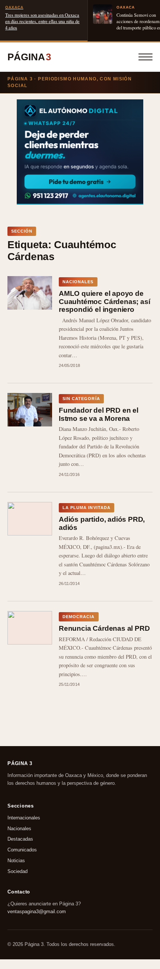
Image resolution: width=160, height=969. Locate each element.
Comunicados (22, 850)
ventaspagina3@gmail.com (36, 911)
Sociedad (17, 871)
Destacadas (20, 839)
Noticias (16, 860)
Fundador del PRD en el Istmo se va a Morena (98, 414)
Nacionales (19, 828)
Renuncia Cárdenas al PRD (104, 628)
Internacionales (23, 818)
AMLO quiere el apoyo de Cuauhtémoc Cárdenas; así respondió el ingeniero (104, 301)
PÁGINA (29, 57)
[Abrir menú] (145, 57)
